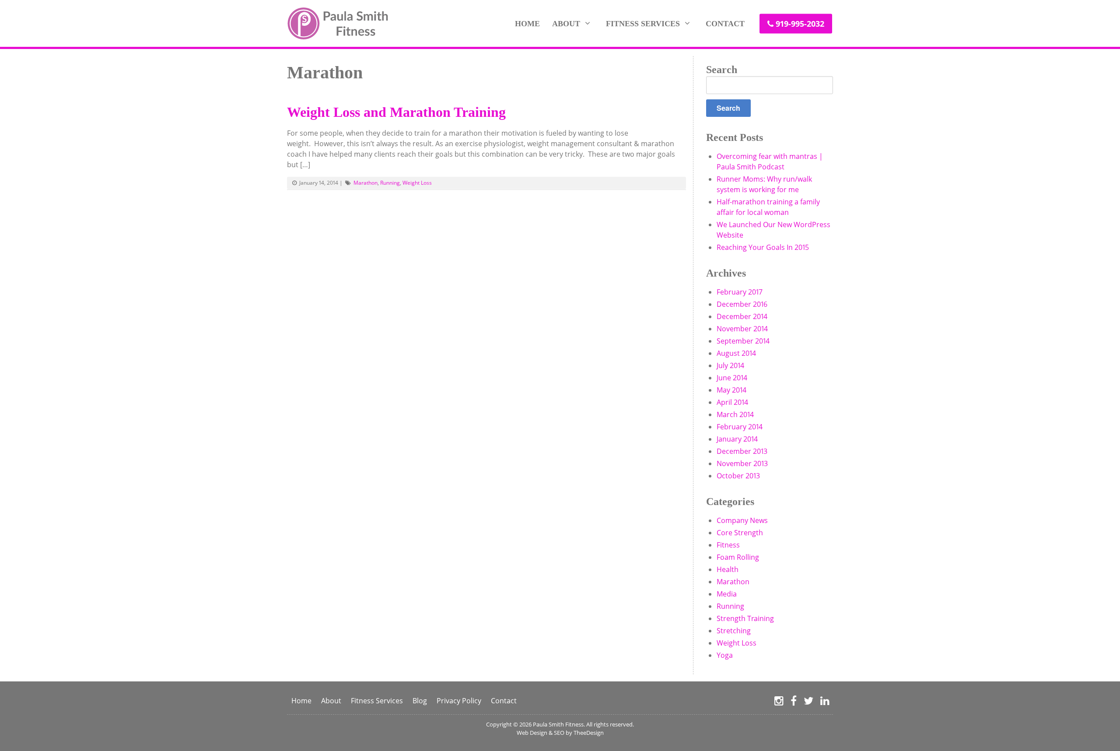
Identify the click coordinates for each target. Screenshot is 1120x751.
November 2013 (742, 463)
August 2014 (736, 353)
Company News (742, 520)
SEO (559, 733)
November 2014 (742, 328)
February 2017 (740, 292)
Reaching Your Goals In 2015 (763, 247)
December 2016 (742, 304)
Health (727, 569)
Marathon (366, 182)
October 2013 (738, 476)
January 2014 (737, 439)
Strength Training (745, 618)
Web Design (532, 733)
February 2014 (740, 427)
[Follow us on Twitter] (808, 701)
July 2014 (730, 365)
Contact (725, 23)
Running (390, 182)
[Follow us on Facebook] (794, 701)
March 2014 (735, 414)
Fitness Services (643, 23)
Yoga (725, 655)
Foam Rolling (738, 557)
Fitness (728, 545)
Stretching (734, 630)
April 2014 (732, 402)
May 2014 (731, 390)
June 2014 (732, 378)
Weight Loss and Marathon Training (396, 112)
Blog (420, 700)
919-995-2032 (800, 23)
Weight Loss (417, 182)
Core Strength (740, 532)
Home (527, 23)
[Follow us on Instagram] (779, 701)
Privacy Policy (459, 700)
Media (727, 594)
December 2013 (742, 451)
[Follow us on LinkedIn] (825, 701)
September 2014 (743, 341)
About (566, 23)
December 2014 (742, 316)
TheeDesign (589, 733)
